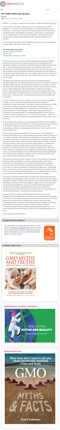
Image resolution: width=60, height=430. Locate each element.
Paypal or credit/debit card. (20, 228)
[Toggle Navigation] (1, 9)
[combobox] (52, 9)
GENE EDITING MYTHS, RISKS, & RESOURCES (20, 306)
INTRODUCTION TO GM (12, 351)
